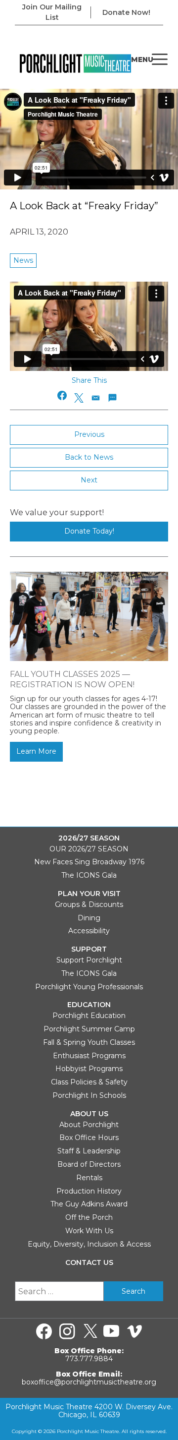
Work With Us (89, 1230)
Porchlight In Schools (89, 1095)
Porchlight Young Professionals (89, 986)
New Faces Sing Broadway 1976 (89, 861)
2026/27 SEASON (89, 838)
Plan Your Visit (89, 894)
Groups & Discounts (89, 904)
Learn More (36, 751)
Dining (89, 917)
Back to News (89, 457)
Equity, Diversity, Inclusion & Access (89, 1244)
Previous (89, 434)
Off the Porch (89, 1217)
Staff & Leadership (89, 1150)
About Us (89, 1114)
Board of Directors (89, 1164)
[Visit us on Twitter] (90, 1331)
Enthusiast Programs (89, 1055)
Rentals (89, 1177)
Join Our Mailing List (52, 12)
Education (89, 1005)
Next (89, 480)
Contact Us (89, 1263)
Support (89, 949)
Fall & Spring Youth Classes (89, 1042)
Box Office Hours (89, 1137)
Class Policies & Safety (89, 1082)
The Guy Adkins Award (89, 1204)
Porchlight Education (89, 1015)
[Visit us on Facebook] (44, 1331)
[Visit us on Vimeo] (134, 1331)
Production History (89, 1191)
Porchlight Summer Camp (89, 1028)
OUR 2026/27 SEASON (89, 848)
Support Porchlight (89, 960)
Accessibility (89, 930)
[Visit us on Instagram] (67, 1331)
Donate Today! (89, 531)
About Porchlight (89, 1124)
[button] (62, 395)
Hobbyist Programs (89, 1068)
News (23, 260)
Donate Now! (126, 12)
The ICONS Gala (89, 875)
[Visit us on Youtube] (111, 1331)
